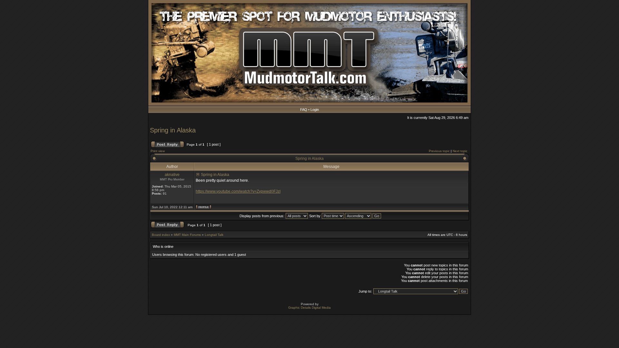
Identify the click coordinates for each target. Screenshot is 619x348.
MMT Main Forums (187, 235)
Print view (158, 151)
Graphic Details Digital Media (309, 307)
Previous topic (439, 151)
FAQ (303, 109)
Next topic (460, 151)
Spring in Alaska (173, 130)
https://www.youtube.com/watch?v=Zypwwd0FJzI (238, 191)
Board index (161, 235)
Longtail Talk (214, 235)
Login (314, 109)
